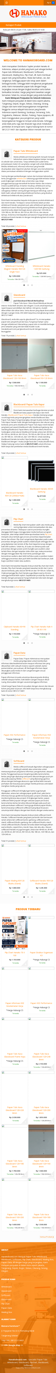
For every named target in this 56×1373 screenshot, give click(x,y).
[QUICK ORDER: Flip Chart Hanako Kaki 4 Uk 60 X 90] (30, 621)
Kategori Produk (13, 25)
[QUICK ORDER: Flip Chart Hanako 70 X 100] (3, 947)
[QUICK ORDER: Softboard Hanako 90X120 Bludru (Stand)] (30, 875)
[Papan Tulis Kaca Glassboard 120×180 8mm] (15, 1141)
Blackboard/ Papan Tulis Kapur (20, 415)
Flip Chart (5, 1303)
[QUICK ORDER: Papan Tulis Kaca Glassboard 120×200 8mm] (30, 1102)
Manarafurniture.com (32, 1368)
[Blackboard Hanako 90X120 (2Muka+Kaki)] (14, 472)
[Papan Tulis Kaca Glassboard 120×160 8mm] (14, 355)
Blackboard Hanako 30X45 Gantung (41, 490)
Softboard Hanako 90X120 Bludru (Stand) (41, 882)
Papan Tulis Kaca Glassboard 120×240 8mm (41, 1056)
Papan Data (6, 1308)
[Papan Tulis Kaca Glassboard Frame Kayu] (15, 1034)
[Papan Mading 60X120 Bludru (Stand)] (14, 860)
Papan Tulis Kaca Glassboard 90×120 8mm (41, 377)
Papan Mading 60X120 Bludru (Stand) (14, 882)
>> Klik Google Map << (12, 1345)
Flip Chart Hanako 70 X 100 (15, 954)
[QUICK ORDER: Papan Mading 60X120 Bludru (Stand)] (3, 875)
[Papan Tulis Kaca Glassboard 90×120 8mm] (41, 355)
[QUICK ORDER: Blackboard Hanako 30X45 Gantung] (30, 483)
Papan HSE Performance (14, 735)
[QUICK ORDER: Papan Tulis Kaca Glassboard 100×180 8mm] (30, 1209)
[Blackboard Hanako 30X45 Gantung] (41, 471)
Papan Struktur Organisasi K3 (41, 954)
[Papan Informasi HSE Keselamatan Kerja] (41, 715)
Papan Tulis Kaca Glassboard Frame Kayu (14, 1055)
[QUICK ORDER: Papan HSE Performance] (3, 729)
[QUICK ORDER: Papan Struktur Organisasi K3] (30, 947)
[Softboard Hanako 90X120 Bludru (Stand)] (41, 860)
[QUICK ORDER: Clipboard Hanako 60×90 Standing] (3, 621)
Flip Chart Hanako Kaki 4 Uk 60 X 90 (41, 628)
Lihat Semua (21, 226)
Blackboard (6, 1299)
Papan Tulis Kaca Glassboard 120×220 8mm (15, 1110)
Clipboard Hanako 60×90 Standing (14, 628)
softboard (26, 779)
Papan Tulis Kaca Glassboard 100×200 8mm (15, 1217)
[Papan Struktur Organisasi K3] (41, 932)
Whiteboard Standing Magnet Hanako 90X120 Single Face (14, 269)
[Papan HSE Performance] (14, 715)
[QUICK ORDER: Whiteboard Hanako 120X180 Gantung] (30, 260)
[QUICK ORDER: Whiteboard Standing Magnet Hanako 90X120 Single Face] (3, 260)
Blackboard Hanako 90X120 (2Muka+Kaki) (14, 494)
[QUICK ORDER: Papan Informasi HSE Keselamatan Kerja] (30, 729)
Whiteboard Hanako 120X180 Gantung (41, 267)
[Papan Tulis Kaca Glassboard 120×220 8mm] (15, 1087)
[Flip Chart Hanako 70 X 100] (15, 932)
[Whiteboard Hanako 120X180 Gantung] (41, 246)
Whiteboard (6, 1286)
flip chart (48, 534)
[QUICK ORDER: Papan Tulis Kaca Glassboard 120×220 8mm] (3, 1102)
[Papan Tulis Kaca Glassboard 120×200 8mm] (41, 1087)
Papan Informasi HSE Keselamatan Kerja (41, 736)
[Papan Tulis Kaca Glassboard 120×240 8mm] (41, 1034)
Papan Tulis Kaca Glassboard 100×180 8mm (41, 1217)
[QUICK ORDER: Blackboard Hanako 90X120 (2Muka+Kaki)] (3, 487)
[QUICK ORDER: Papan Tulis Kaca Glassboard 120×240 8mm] (30, 1048)
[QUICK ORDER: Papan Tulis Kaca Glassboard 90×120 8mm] (30, 370)
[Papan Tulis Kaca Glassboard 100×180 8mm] (41, 1194)
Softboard (5, 1295)
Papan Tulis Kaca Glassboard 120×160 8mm (14, 377)
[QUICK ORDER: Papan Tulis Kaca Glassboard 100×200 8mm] (3, 1209)
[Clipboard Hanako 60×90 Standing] (14, 606)
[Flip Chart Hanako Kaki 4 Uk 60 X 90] (41, 606)
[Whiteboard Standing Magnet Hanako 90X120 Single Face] (14, 246)
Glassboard (6, 1291)
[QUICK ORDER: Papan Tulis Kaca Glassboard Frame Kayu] (3, 1048)
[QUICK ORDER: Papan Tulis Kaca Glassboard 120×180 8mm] (3, 1155)
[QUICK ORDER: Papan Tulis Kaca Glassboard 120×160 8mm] (3, 370)
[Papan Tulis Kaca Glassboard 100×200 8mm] (15, 1194)
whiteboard (21, 178)
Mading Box (6, 1312)
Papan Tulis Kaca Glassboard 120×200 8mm (41, 1110)
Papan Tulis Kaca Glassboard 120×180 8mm (15, 1163)
